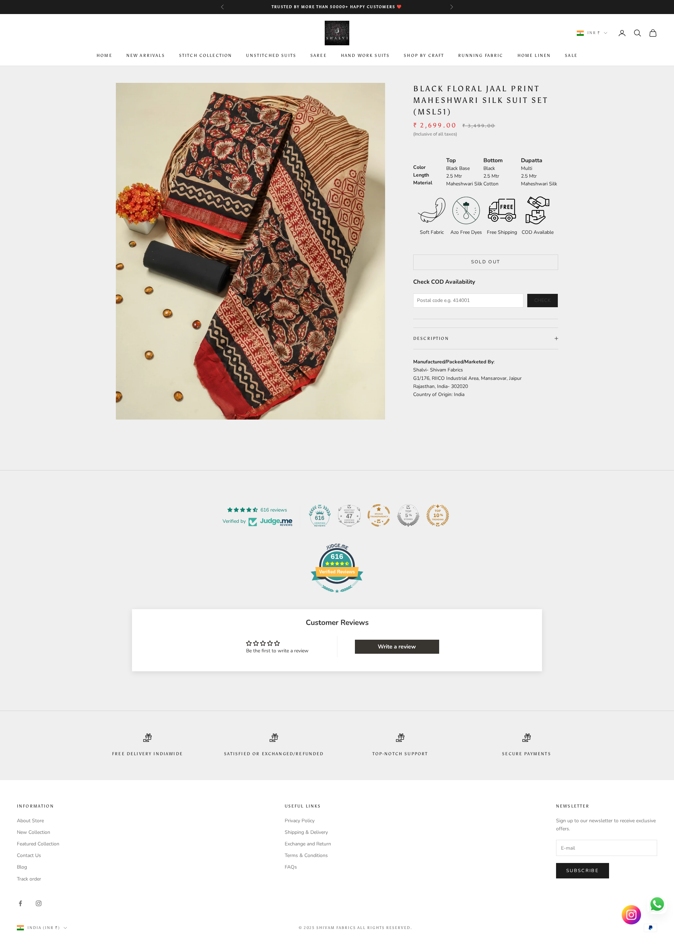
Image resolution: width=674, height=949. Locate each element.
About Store (30, 820)
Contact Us (29, 855)
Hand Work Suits (365, 55)
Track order (29, 879)
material (422, 182)
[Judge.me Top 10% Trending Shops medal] (438, 515)
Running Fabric (480, 55)
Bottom (493, 160)
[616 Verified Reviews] (337, 596)
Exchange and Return (308, 844)
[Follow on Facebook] (20, 903)
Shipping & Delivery (306, 832)
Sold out (486, 262)
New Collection (33, 832)
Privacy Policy (300, 820)
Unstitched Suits (271, 55)
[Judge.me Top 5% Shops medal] (408, 515)
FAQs (291, 867)
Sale (571, 55)
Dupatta (531, 160)
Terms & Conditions (306, 855)
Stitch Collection (205, 55)
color (419, 167)
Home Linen (534, 55)
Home (104, 55)
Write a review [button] (397, 647)
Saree (318, 55)
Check (542, 300)
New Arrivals (145, 55)
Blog (22, 867)
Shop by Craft (424, 55)
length (421, 174)
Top (451, 160)
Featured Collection (38, 844)
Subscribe (582, 871)
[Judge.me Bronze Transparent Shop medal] (379, 515)
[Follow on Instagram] (38, 903)
